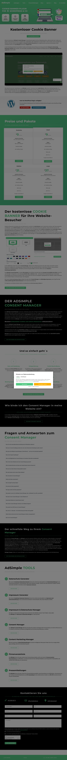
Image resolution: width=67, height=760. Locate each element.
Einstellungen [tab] (23, 376)
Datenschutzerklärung (35, 386)
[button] (24, 384)
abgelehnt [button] (46, 380)
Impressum (30, 386)
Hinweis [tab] (18, 376)
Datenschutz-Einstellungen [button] (28, 381)
